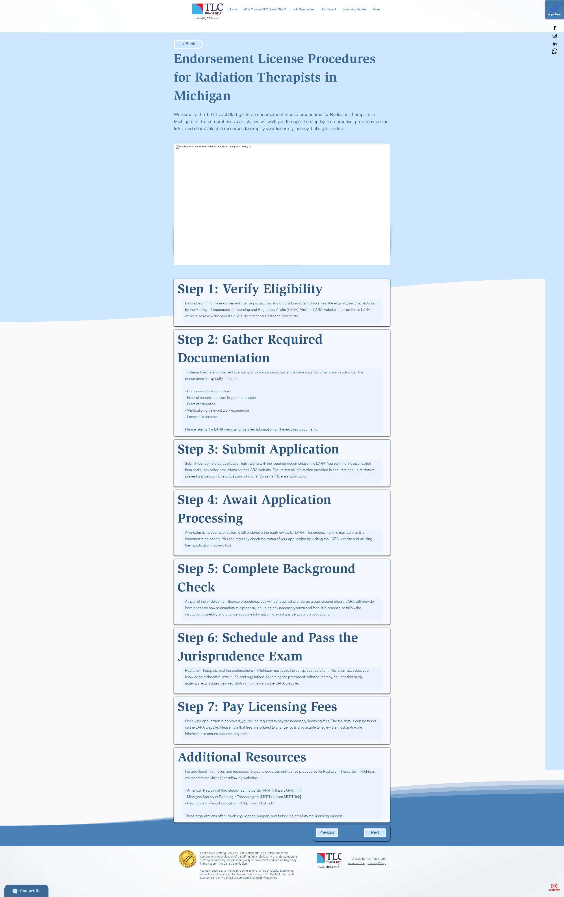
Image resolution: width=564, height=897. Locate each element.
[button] (264, 9)
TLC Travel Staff (376, 858)
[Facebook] (554, 28)
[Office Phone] (554, 51)
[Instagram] (554, 36)
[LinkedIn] (554, 43)
